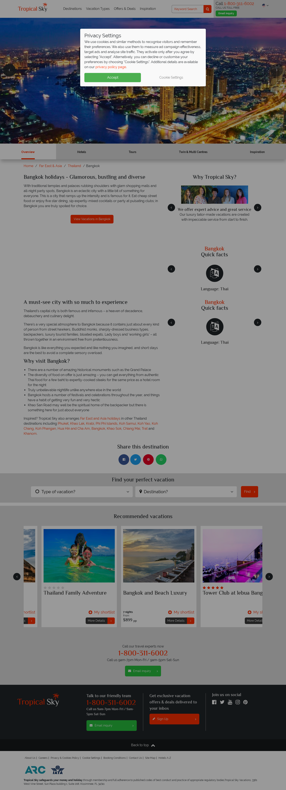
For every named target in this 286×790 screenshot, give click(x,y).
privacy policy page (110, 67)
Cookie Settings (171, 77)
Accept (112, 77)
